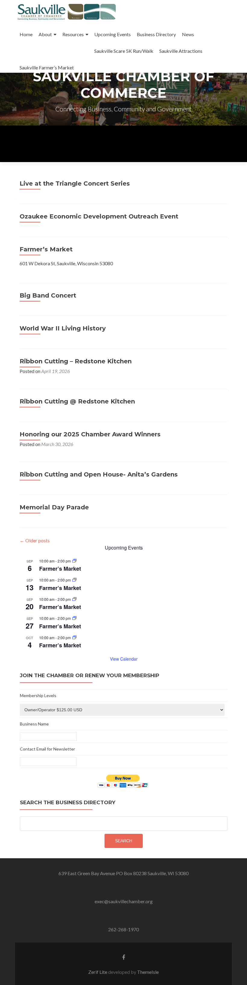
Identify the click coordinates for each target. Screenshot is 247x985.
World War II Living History (63, 328)
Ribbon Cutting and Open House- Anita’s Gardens (99, 474)
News (188, 34)
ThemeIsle (148, 972)
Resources (73, 34)
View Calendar (124, 659)
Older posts (35, 540)
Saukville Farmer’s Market (47, 67)
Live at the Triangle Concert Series (75, 183)
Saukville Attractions (180, 51)
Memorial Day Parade (54, 507)
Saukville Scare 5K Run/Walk (123, 51)
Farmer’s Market (46, 249)
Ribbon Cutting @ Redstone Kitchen (77, 401)
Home (26, 34)
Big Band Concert (48, 295)
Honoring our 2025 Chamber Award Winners (90, 434)
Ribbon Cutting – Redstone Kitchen (76, 361)
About (45, 34)
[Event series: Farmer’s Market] (74, 560)
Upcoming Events (112, 34)
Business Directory (156, 34)
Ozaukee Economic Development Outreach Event (99, 216)
